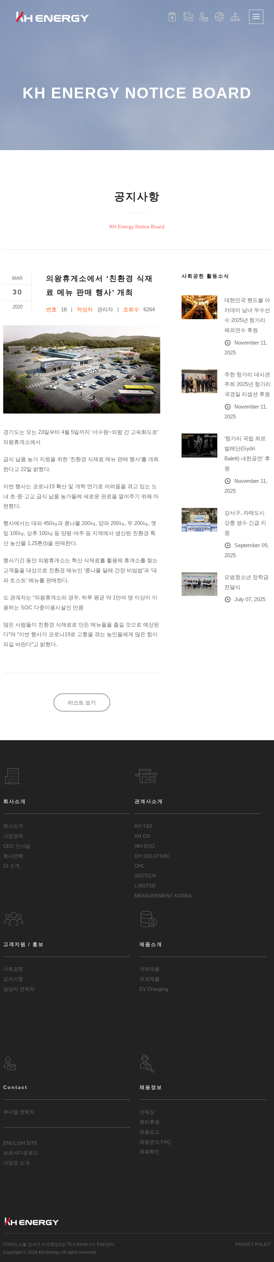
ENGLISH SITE (20, 1143)
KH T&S (143, 826)
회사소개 (13, 826)
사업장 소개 (16, 1163)
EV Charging (153, 989)
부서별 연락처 (19, 1112)
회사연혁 (13, 856)
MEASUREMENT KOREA (163, 896)
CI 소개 (11, 865)
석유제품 (149, 969)
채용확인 (149, 1151)
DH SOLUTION (152, 856)
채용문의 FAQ (155, 1142)
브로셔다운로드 (20, 1152)
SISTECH (145, 876)
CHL (139, 865)
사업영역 (13, 836)
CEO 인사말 (16, 846)
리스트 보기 (82, 702)
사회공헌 (13, 969)
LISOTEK (145, 886)
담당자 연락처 (19, 989)
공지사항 (13, 979)
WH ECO (145, 846)
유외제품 (149, 979)
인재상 (146, 1112)
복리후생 (149, 1122)
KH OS (142, 836)
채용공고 (149, 1132)
